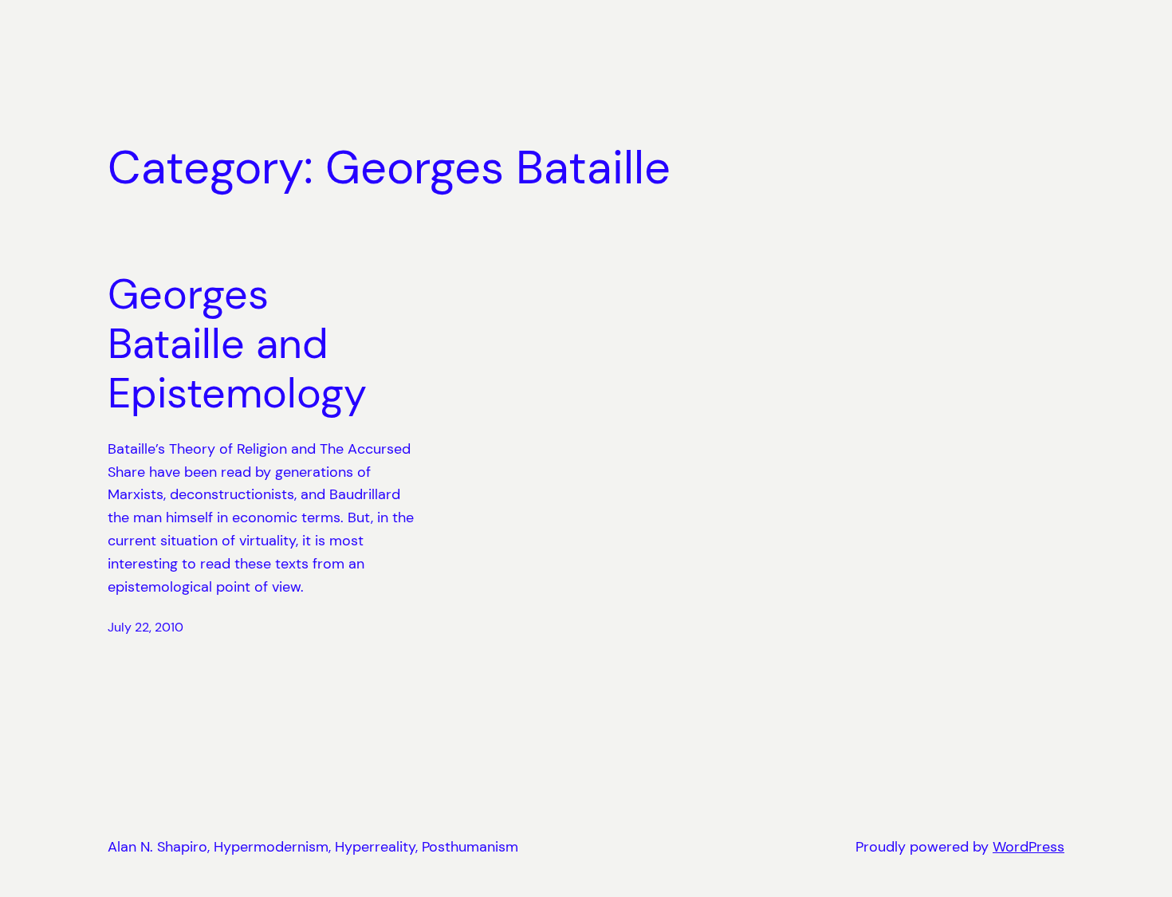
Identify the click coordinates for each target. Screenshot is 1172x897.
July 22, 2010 (145, 627)
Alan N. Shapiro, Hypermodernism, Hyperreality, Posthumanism (313, 846)
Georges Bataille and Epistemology (237, 344)
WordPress (1028, 846)
